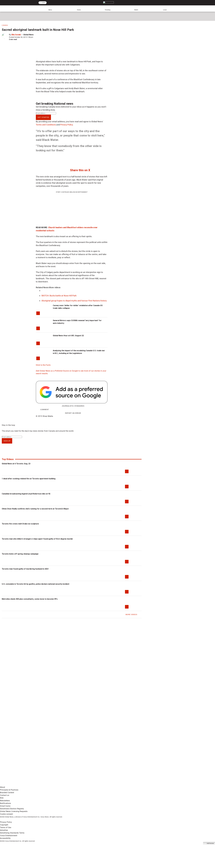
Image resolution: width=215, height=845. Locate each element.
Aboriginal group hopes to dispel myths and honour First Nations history (74, 300)
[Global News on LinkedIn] (17, 784)
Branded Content (7, 792)
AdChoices (210, 843)
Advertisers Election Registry (12, 809)
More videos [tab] (54, 287)
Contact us (4, 795)
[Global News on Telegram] (85, 784)
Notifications (5, 803)
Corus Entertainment (8, 835)
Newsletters (5, 801)
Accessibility (5, 838)
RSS (2, 798)
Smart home (5, 806)
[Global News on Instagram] (119, 767)
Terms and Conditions (46, 124)
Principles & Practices (9, 790)
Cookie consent (6, 814)
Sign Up (7, 441)
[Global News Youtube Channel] (85, 767)
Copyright (4, 825)
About (2, 787)
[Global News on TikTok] (51, 784)
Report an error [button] (73, 413)
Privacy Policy (66, 124)
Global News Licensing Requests (13, 811)
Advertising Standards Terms (12, 833)
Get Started (43, 117)
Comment (44, 409)
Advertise (4, 830)
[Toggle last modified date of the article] (34, 37)
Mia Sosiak (16, 35)
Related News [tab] (42, 287)
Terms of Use (5, 827)
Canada (5, 25)
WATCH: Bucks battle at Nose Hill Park (58, 295)
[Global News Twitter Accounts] (51, 767)
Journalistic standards (73, 406)
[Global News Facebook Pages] (17, 767)
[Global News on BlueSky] (119, 784)
